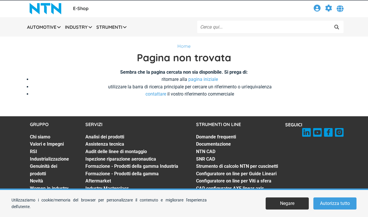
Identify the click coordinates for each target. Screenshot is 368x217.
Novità (36, 181)
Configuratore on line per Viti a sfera (233, 181)
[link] (317, 9)
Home (184, 46)
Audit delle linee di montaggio (116, 151)
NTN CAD (205, 151)
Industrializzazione (49, 159)
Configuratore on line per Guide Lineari (236, 173)
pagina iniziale (203, 79)
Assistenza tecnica (104, 144)
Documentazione (213, 144)
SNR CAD (205, 159)
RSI (33, 151)
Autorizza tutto (335, 203)
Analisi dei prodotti (104, 137)
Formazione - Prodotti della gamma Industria (131, 166)
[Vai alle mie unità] (328, 9)
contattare (155, 94)
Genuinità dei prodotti (43, 169)
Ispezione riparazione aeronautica (120, 159)
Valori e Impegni (47, 144)
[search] (336, 27)
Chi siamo (40, 137)
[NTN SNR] (45, 8)
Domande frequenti (216, 137)
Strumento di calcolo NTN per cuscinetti (237, 166)
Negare (287, 203)
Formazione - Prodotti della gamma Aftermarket (122, 177)
